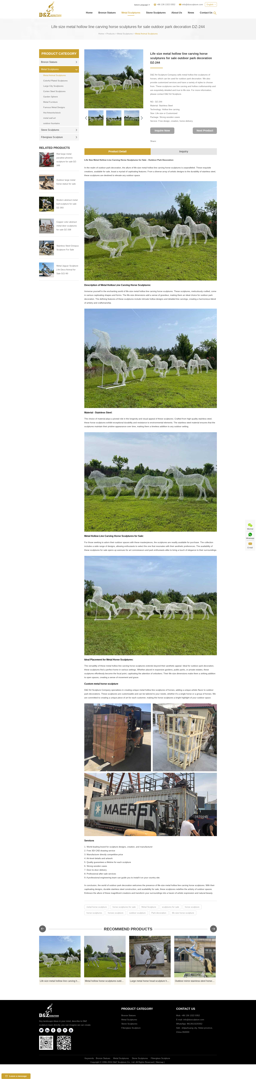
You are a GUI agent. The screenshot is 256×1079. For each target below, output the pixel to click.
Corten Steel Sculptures (54, 91)
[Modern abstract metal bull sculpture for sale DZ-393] (46, 204)
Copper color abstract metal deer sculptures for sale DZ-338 (66, 226)
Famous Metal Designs (54, 107)
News (191, 12)
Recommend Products (128, 929)
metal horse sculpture (97, 907)
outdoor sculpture (137, 913)
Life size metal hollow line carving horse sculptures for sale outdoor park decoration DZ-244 (60, 981)
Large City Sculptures (53, 86)
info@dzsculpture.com (192, 4)
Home (89, 12)
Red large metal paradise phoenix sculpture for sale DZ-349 (66, 160)
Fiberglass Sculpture (52, 137)
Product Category (59, 53)
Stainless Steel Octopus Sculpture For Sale (67, 248)
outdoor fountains (51, 123)
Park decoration (158, 913)
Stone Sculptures (156, 12)
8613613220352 (194, 1024)
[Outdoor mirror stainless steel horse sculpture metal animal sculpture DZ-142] (195, 956)
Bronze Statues (107, 12)
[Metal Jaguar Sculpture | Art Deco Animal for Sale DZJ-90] (46, 269)
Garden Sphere (50, 96)
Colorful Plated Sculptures (55, 80)
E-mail (250, 548)
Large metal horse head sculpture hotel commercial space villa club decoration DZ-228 (150, 981)
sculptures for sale (170, 907)
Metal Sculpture (148, 907)
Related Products (54, 147)
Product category (137, 1008)
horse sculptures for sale (124, 907)
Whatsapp (250, 538)
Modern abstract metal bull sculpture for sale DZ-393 (67, 204)
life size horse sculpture (183, 913)
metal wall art (49, 118)
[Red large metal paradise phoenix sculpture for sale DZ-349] (46, 159)
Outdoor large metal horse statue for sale (66, 182)
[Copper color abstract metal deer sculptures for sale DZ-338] (46, 226)
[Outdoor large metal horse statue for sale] (46, 182)
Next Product (205, 130)
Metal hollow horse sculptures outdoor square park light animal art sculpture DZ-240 (105, 981)
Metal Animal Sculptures (146, 33)
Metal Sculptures (130, 12)
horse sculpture (192, 907)
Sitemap (159, 1062)
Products (110, 33)
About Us (176, 12)
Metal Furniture (50, 102)
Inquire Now (162, 130)
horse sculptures (94, 913)
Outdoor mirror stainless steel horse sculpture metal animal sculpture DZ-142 (195, 981)
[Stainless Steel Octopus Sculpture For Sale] (46, 248)
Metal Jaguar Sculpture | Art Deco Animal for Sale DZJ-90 (67, 270)
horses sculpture (115, 913)
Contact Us (206, 12)
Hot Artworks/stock (52, 112)
